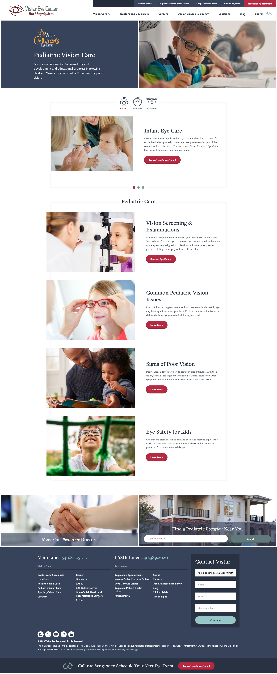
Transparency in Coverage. (125, 649)
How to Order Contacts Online (131, 579)
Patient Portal (145, 3)
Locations (224, 14)
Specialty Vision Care (49, 592)
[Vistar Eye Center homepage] (33, 10)
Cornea (80, 575)
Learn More (158, 325)
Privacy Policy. (104, 649)
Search (259, 14)
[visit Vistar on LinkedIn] (71, 634)
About (156, 575)
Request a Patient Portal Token (174, 3)
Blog (242, 14)
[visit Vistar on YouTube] (56, 634)
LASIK (79, 583)
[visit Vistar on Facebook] (41, 634)
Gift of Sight (160, 596)
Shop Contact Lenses (206, 3)
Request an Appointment (260, 3)
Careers (163, 14)
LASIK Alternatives (86, 588)
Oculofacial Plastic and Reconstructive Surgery (89, 594)
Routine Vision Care (49, 583)
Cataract (42, 596)
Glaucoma (81, 579)
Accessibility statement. (85, 649)
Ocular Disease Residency (193, 14)
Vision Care (100, 14)
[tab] (124, 103)
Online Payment (232, 3)
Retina (79, 600)
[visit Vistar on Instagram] (64, 634)
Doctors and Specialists (134, 14)
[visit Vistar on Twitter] (48, 634)
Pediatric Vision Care (49, 588)
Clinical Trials (160, 592)
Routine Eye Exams (160, 259)
